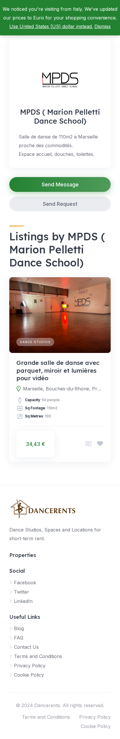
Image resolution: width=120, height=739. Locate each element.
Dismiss (102, 26)
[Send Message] (88, 444)
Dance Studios (35, 342)
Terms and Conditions (38, 656)
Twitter (21, 592)
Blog (19, 628)
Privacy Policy (29, 665)
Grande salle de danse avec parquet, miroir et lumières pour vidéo (58, 370)
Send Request (60, 204)
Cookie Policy (29, 675)
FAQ (18, 638)
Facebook (25, 582)
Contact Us (26, 647)
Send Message (60, 184)
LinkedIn (23, 601)
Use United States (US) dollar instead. (51, 26)
